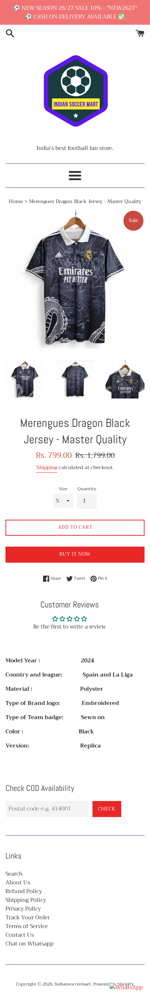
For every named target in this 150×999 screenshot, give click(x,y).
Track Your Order (27, 917)
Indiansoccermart (73, 984)
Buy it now (75, 554)
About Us (17, 882)
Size (63, 488)
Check (107, 809)
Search (14, 874)
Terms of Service (26, 926)
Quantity (87, 488)
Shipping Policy (25, 900)
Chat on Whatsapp (29, 943)
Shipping (46, 467)
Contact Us (19, 935)
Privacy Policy (23, 908)
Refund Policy (23, 891)
